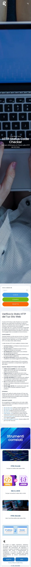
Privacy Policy (11, 562)
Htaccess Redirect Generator (11, 419)
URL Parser (6, 410)
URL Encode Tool (8, 407)
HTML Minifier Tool (8, 413)
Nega (21, 559)
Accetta (8, 559)
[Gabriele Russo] (4, 3)
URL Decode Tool (8, 409)
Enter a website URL (7, 287)
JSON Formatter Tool (9, 416)
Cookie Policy (19, 562)
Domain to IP (7, 412)
